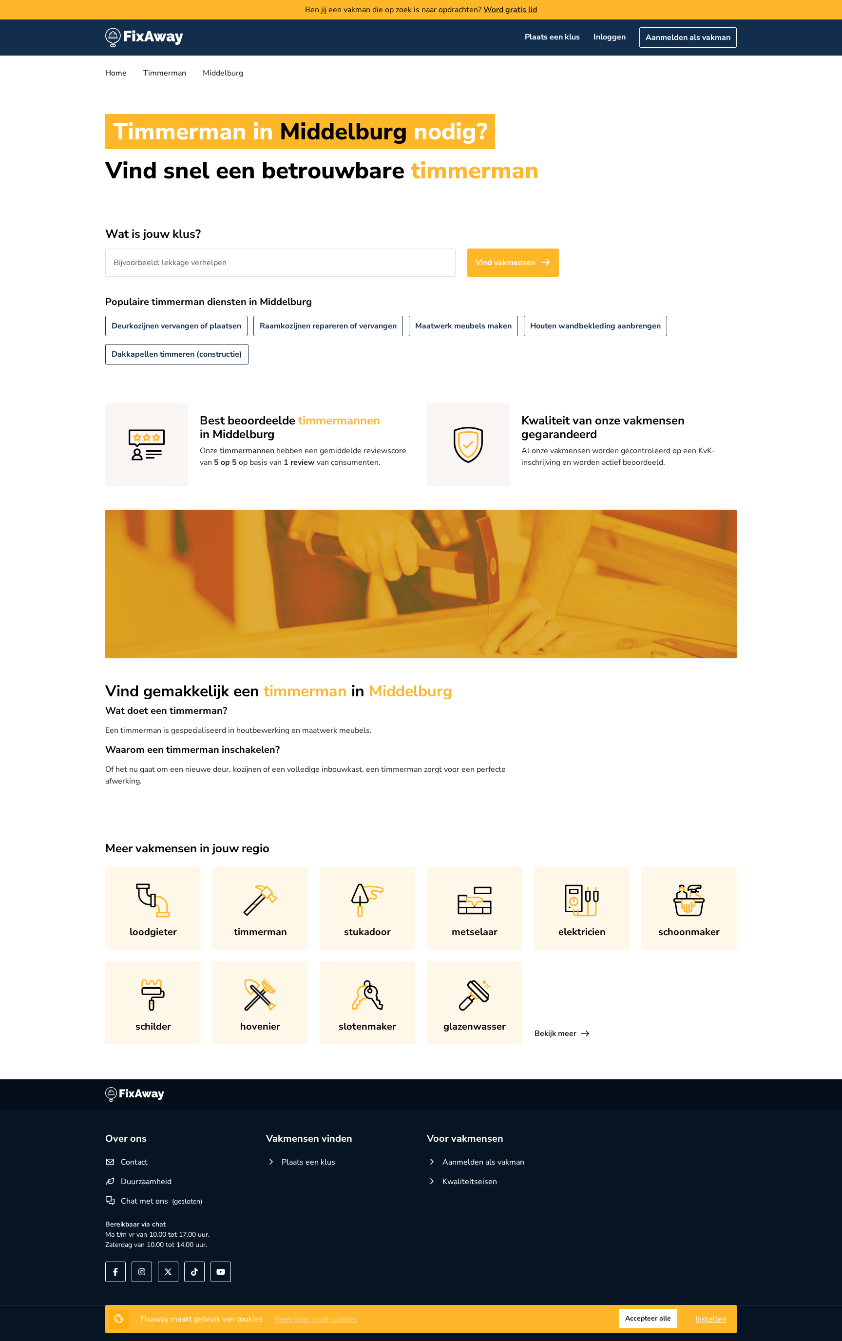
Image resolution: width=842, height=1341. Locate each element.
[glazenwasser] (475, 995)
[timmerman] (260, 900)
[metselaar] (475, 900)
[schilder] (153, 995)
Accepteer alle (648, 1318)
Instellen (711, 1319)
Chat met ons (144, 1201)
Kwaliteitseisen (468, 1181)
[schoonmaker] (689, 900)
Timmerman (164, 73)
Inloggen (609, 37)
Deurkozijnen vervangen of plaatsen (176, 326)
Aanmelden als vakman (688, 37)
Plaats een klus (552, 37)
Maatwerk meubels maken (463, 326)
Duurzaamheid (146, 1181)
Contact (134, 1162)
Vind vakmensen (506, 262)
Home (116, 73)
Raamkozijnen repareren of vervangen (328, 326)
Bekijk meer (555, 1033)
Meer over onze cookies (315, 1319)
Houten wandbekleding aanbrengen (595, 326)
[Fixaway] (144, 37)
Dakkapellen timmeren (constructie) (177, 354)
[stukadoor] (367, 900)
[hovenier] (260, 995)
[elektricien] (582, 900)
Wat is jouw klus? (153, 234)
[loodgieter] (153, 900)
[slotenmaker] (367, 995)
